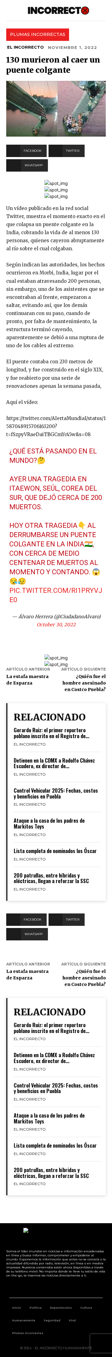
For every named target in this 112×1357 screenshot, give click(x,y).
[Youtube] (63, 1288)
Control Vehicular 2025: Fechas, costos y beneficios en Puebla (56, 793)
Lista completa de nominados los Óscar (55, 851)
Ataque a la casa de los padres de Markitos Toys (49, 823)
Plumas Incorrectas (37, 34)
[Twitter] (49, 1288)
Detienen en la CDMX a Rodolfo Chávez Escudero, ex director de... (54, 763)
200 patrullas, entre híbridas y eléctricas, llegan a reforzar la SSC (51, 878)
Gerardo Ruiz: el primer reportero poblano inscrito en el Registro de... (51, 733)
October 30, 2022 (56, 625)
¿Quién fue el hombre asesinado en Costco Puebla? (84, 683)
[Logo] (58, 10)
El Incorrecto (25, 47)
